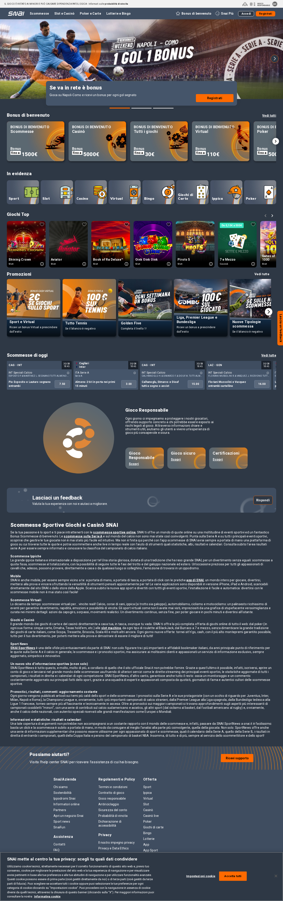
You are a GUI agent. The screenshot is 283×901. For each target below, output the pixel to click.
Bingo (149, 199)
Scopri (134, 464)
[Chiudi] (276, 876)
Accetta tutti (232, 876)
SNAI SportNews (22, 648)
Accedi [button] (246, 13)
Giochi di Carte (185, 197)
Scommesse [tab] (39, 13)
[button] (193, 13)
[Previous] (8, 59)
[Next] (275, 59)
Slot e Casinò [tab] (64, 13)
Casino (82, 199)
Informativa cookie (47, 896)
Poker (251, 199)
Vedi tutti (269, 115)
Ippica (217, 199)
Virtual (116, 199)
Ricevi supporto (237, 758)
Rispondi (263, 500)
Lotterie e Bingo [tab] (118, 13)
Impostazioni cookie (200, 876)
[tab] (119, 108)
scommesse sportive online (114, 532)
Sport (14, 199)
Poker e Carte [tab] (90, 13)
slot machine (111, 628)
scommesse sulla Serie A (83, 536)
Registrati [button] (265, 13)
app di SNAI (195, 580)
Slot (46, 199)
